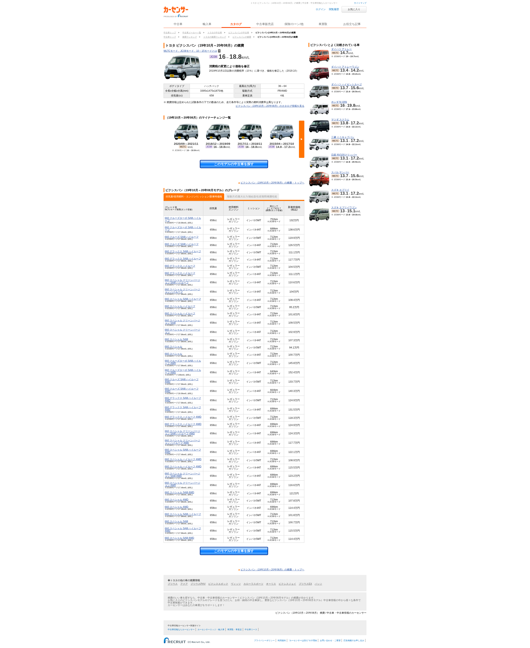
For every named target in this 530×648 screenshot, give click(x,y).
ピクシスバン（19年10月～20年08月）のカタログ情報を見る (270, 105)
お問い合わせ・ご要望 (330, 640)
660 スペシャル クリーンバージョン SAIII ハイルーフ (182, 281)
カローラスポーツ (253, 584)
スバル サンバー (340, 172)
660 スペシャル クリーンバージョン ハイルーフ (182, 290)
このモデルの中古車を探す (234, 164)
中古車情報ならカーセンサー (181, 629)
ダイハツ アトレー (341, 49)
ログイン (321, 9)
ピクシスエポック (218, 584)
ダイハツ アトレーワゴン (345, 66)
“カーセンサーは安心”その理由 (303, 640)
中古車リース (251, 629)
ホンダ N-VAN (339, 102)
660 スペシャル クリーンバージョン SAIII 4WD (182, 475)
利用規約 (282, 640)
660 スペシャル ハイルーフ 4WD (183, 459)
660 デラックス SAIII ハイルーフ (183, 251)
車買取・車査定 (234, 629)
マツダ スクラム (340, 119)
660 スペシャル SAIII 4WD (179, 492)
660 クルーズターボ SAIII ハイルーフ (183, 219)
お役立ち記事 (352, 24)
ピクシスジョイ (287, 584)
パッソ (318, 584)
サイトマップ (360, 3)
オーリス (271, 584)
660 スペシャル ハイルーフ (180, 306)
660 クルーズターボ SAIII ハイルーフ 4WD (183, 362)
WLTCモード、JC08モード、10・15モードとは (192, 50)
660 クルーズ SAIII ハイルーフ (182, 236)
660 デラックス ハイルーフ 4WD (183, 416)
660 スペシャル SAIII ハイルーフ (183, 299)
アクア (184, 584)
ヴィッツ (236, 584)
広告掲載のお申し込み (353, 640)
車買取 (323, 24)
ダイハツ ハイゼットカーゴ (346, 84)
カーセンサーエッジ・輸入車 (211, 629)
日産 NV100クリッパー (344, 154)
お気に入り (354, 9)
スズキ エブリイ (340, 189)
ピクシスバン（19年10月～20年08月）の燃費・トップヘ (272, 182)
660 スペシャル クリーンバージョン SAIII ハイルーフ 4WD (182, 432)
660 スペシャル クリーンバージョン (182, 331)
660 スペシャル (173, 346)
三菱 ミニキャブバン (342, 137)
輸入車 (207, 24)
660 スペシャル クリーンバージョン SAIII (182, 321)
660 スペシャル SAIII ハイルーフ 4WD (183, 451)
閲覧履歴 (334, 9)
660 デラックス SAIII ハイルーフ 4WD (183, 399)
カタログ (236, 24)
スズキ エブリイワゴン (344, 207)
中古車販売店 (265, 24)
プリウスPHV (198, 584)
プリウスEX (305, 584)
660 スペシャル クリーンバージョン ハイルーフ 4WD (182, 441)
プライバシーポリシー (264, 640)
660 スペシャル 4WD (176, 499)
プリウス (173, 584)
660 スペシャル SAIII (176, 339)
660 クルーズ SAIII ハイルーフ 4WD (182, 380)
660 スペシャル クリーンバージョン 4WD (182, 484)
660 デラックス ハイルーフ (180, 265)
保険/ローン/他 (294, 24)
